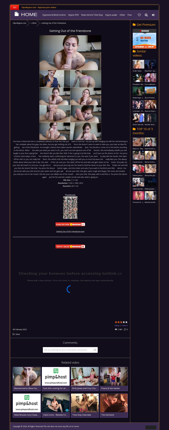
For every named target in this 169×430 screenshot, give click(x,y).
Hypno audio (111, 15)
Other (122, 15)
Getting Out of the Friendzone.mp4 (70, 231)
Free (130, 15)
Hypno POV (73, 15)
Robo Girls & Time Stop (92, 15)
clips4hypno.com (25, 15)
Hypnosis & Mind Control (54, 15)
